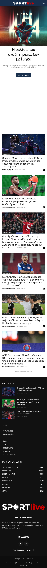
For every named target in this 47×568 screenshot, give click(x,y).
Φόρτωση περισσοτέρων (23, 372)
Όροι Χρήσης (30, 563)
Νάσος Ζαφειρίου (7, 169)
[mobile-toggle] (4, 3)
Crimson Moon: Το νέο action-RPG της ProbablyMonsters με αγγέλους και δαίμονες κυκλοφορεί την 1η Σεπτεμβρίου (22, 162)
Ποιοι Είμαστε (10, 563)
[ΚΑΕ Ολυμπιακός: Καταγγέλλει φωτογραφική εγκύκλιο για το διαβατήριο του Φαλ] (23, 185)
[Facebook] (20, 543)
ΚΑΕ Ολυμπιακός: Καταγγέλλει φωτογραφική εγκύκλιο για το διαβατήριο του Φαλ (19, 201)
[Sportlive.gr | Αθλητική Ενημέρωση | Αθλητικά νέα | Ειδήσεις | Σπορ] (23, 506)
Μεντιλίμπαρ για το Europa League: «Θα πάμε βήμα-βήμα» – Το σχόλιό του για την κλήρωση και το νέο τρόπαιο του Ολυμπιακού (23, 281)
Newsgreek (30, 550)
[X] (26, 543)
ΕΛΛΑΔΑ (5, 195)
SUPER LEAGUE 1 (7, 351)
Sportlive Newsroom (8, 207)
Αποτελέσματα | (19, 550)
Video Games (6, 154)
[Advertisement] (23, 101)
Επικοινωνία (20, 563)
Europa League (7, 232)
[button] (44, 3)
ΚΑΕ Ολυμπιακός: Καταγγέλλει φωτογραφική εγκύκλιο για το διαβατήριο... (28, 402)
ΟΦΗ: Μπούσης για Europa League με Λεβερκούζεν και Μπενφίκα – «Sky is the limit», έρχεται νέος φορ (22, 320)
